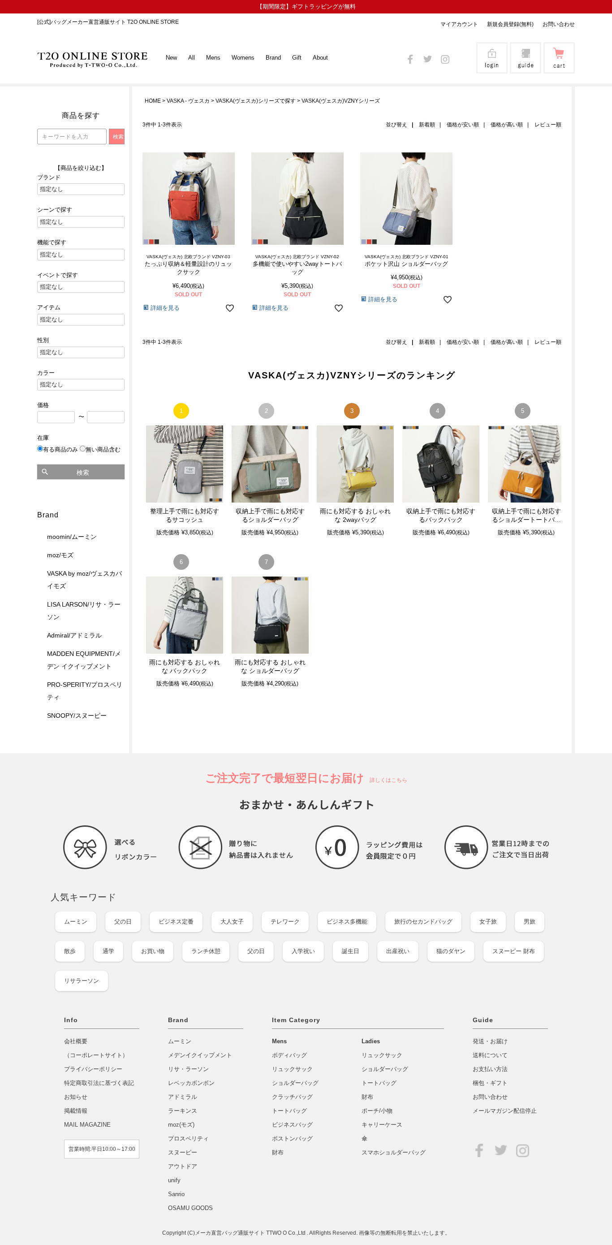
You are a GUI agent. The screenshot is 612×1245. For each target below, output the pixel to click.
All (191, 57)
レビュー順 (547, 124)
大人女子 (232, 921)
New (171, 57)
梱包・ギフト (490, 1083)
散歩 (70, 951)
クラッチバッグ (292, 1096)
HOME (153, 101)
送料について (490, 1055)
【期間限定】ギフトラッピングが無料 (306, 6)
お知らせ (75, 1096)
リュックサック (292, 1069)
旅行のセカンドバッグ (423, 921)
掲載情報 (75, 1110)
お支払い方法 (490, 1069)
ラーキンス (182, 1110)
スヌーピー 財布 (513, 951)
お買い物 (152, 951)
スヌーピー (182, 1152)
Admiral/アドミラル (74, 635)
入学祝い (303, 951)
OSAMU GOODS (190, 1208)
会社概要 (75, 1041)
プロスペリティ (188, 1138)
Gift (297, 57)
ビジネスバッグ (292, 1124)
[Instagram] (445, 57)
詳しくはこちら (385, 780)
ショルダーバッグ (295, 1083)
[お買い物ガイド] (525, 67)
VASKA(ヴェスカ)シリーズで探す (255, 101)
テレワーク (285, 921)
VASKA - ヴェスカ (188, 101)
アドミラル (182, 1096)
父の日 (123, 921)
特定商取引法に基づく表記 (99, 1083)
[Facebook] (410, 57)
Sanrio (176, 1194)
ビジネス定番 (176, 921)
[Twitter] (427, 57)
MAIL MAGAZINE (87, 1124)
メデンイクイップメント (200, 1055)
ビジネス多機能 (347, 921)
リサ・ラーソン (188, 1069)
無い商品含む (103, 449)
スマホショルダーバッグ (394, 1152)
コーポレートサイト (96, 1055)
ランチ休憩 (205, 951)
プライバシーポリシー (93, 1069)
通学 (108, 951)
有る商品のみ (60, 449)
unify (174, 1180)
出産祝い (397, 951)
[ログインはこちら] (492, 67)
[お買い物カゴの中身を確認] (559, 67)
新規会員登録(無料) (510, 24)
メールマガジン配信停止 (505, 1110)
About (320, 57)
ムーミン (75, 921)
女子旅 (488, 921)
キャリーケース (382, 1124)
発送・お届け (490, 1041)
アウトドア (182, 1166)
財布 (278, 1152)
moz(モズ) (181, 1124)
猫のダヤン (450, 951)
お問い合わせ (559, 24)
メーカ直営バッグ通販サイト (230, 1233)
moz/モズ (60, 555)
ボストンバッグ (292, 1138)
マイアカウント (459, 24)
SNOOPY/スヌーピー (77, 715)
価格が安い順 (463, 124)
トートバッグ (289, 1110)
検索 (83, 472)
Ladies (371, 1041)
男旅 (529, 921)
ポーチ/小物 (377, 1110)
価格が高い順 (507, 124)
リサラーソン (81, 980)
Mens (279, 1041)
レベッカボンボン (191, 1083)
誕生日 (350, 951)
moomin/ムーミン (72, 536)
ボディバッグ (289, 1055)
